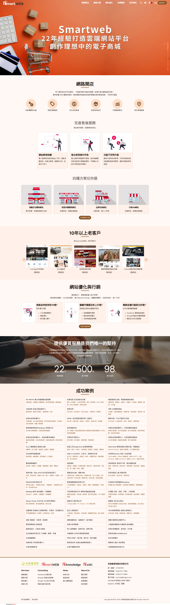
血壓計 (123, 402)
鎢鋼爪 (57, 475)
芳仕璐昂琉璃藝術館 (33, 454)
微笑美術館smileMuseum (117, 533)
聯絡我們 (84, 578)
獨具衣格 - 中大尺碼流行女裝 (118, 418)
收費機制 (84, 581)
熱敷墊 (140, 402)
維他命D (89, 466)
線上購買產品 (68, 581)
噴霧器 (28, 449)
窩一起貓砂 (70, 430)
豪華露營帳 (139, 485)
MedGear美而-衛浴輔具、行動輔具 (38, 492)
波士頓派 (141, 504)
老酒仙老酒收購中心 (33, 418)
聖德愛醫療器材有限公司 (76, 482)
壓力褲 (69, 421)
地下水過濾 (95, 475)
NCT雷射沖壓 (91, 504)
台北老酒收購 (112, 440)
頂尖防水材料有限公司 (34, 482)
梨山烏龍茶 (111, 475)
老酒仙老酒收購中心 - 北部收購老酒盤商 (122, 437)
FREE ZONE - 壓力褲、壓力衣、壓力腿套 (82, 538)
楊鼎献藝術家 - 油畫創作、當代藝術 (80, 520)
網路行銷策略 (124, 449)
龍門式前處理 (92, 494)
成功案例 (133, 3)
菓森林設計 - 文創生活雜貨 (35, 529)
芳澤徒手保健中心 (73, 437)
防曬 (74, 468)
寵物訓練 (29, 412)
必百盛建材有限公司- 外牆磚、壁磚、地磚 (41, 533)
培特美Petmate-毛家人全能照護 (119, 454)
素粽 (109, 466)
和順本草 (70, 409)
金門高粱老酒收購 (49, 421)
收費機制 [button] (121, 3)
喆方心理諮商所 (72, 510)
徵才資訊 (35, 599)
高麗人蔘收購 (38, 423)
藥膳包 (99, 412)
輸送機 (85, 494)
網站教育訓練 (45, 155)
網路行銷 (97, 3)
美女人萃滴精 (91, 402)
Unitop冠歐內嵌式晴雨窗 (109, 269)
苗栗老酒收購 (112, 430)
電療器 (52, 449)
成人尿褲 (34, 449)
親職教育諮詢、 (93, 513)
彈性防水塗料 (30, 485)
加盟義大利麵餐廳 (38, 402)
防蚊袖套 (133, 412)
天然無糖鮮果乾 (31, 513)
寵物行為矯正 (37, 412)
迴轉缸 (52, 475)
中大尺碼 (111, 421)
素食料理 (115, 466)
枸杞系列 (77, 412)
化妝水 (78, 449)
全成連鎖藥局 (31, 538)
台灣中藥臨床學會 (73, 547)
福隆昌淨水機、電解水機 (76, 473)
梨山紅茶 (119, 475)
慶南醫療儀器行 (31, 463)
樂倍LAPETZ (133, 456)
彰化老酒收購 (132, 430)
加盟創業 (29, 402)
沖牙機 (113, 405)
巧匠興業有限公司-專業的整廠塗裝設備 (81, 492)
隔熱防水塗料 (40, 485)
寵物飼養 (46, 412)
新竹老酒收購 (132, 440)
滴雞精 (75, 466)
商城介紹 (24, 584)
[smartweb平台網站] (51, 564)
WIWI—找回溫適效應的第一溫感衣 (79, 418)
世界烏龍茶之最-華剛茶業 (117, 473)
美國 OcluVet (131, 459)
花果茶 (39, 513)
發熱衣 (87, 421)
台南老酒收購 (40, 440)
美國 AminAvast (120, 459)
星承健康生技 (72, 428)
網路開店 (24, 575)
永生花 (69, 456)
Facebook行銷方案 (45, 575)
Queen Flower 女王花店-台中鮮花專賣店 (40, 501)
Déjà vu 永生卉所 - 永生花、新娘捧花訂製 (82, 454)
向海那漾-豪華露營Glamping (118, 482)
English (110, 584)
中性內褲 (111, 513)
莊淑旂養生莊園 (61, 269)
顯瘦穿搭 (136, 421)
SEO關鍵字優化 (135, 449)
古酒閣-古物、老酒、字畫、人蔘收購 (121, 492)
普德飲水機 (79, 475)
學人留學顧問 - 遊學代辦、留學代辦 (80, 529)
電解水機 (84, 478)
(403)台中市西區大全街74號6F (119, 581)
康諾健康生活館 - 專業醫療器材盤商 (121, 400)
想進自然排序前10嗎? (46, 305)
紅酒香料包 (46, 513)
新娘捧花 (75, 456)
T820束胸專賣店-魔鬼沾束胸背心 (120, 510)
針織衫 (130, 421)
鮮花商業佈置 (30, 504)
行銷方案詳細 (85, 326)
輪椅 (51, 466)
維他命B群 (96, 466)
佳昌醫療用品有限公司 (116, 547)
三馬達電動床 (71, 485)
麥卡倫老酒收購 (38, 421)
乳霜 (68, 449)
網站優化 (109, 3)
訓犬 (51, 412)
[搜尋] (141, 3)
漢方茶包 (70, 412)
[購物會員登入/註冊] (145, 3)
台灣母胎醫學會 (31, 547)
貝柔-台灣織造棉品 (115, 409)
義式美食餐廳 (50, 402)
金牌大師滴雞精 (72, 524)
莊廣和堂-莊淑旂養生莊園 (76, 400)
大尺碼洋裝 (118, 421)
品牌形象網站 (101, 207)
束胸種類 (136, 513)
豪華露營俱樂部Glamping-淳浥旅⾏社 (39, 428)
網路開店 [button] (85, 3)
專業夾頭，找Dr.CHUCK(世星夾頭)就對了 (41, 473)
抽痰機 (41, 449)
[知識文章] (72, 564)
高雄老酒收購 (50, 440)
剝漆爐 (79, 494)
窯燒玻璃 (43, 456)
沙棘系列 (92, 412)
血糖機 (39, 466)
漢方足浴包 (84, 412)
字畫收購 (121, 494)
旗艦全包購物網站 (36, 207)
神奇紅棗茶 (83, 405)
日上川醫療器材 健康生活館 (36, 447)
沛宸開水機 (87, 475)
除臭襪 (140, 412)
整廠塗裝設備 (71, 494)
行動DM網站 (134, 207)
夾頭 (27, 475)
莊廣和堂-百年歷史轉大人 (35, 542)
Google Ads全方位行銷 (46, 581)
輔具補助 (46, 466)
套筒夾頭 (33, 475)
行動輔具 (41, 494)
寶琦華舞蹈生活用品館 (34, 524)
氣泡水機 (91, 478)
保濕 (72, 449)
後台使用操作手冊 (80, 155)
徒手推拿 (77, 440)
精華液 (101, 449)
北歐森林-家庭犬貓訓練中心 (36, 409)
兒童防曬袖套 (118, 412)
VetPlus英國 (112, 456)
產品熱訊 (66, 578)
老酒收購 (29, 421)
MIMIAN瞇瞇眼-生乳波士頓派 (117, 504)
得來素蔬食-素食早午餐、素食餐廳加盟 (122, 463)
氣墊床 (129, 402)
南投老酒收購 (115, 433)
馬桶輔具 (48, 494)
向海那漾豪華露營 (44, 430)
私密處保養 (81, 466)
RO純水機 (77, 478)
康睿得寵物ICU (97, 430)
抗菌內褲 (75, 421)
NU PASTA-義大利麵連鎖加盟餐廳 (38, 400)
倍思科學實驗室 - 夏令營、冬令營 (120, 529)
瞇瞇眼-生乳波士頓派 (115, 501)
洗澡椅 (28, 466)
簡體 (122, 584)
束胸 (116, 513)
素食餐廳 (129, 466)
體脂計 (56, 466)
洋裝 (125, 421)
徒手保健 (70, 440)
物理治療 (91, 440)
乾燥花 (82, 456)
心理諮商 (70, 513)
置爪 (47, 475)
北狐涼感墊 (78, 430)
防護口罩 (94, 421)
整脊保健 (84, 440)
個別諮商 (77, 513)
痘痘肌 (96, 449)
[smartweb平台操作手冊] (92, 564)
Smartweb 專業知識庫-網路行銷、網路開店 (124, 447)
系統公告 (66, 575)
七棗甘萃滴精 (81, 402)
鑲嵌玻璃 (36, 456)
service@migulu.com (124, 577)
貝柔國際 (133, 269)
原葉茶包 (126, 475)
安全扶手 (29, 494)
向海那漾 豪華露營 (128, 485)
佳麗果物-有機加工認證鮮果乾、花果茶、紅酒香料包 (45, 510)
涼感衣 (82, 421)
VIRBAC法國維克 (122, 456)
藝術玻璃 (29, 456)
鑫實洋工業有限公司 (74, 501)
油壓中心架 (40, 475)
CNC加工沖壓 (71, 504)
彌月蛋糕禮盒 (132, 504)
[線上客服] (156, 3)
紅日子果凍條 (74, 405)
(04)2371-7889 (121, 571)
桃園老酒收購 (122, 440)
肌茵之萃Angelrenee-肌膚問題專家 (80, 447)
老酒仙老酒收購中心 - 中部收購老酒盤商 (122, 428)
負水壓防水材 (33, 487)
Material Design (113, 449)
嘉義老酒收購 (30, 440)
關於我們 (84, 575)
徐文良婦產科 (113, 538)
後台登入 (162, 3)
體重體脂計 (95, 485)
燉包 (52, 513)
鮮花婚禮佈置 (40, 504)
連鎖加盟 (58, 402)
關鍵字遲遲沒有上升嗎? (91, 305)
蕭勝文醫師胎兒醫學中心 (117, 520)
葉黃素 (69, 466)
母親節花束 (93, 456)
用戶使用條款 (25, 599)
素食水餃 (122, 466)
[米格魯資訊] (30, 564)
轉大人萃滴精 (71, 402)
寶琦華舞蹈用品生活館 (85, 269)
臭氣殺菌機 (99, 478)
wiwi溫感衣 (37, 269)
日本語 (117, 584)
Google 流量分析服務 (45, 578)
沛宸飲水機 (70, 475)
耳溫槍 (134, 402)
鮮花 (86, 456)
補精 (82, 468)
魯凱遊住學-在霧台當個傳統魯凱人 (79, 542)
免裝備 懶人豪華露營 (114, 485)
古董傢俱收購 (112, 494)
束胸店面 (122, 513)
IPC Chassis (81, 504)
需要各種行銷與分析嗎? (134, 305)
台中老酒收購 (122, 430)
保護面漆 (49, 485)
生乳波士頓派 (112, 506)
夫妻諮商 (84, 513)
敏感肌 (90, 449)
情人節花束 (73, 459)
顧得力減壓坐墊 (87, 430)
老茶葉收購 (128, 494)
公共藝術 (50, 456)
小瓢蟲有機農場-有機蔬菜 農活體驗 (120, 524)
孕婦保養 (84, 449)
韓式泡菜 (136, 466)
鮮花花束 (48, 504)
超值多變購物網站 (69, 207)
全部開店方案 (85, 218)
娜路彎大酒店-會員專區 (116, 542)
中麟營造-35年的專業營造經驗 (78, 533)
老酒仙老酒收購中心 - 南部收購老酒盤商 (40, 437)
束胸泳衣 (129, 513)
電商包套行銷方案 (44, 584)
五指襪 (110, 412)
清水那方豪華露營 (31, 430)
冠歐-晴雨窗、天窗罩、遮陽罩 (37, 520)
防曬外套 (126, 412)
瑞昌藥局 (70, 463)
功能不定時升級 (111, 155)
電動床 (117, 402)
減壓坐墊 (111, 402)
